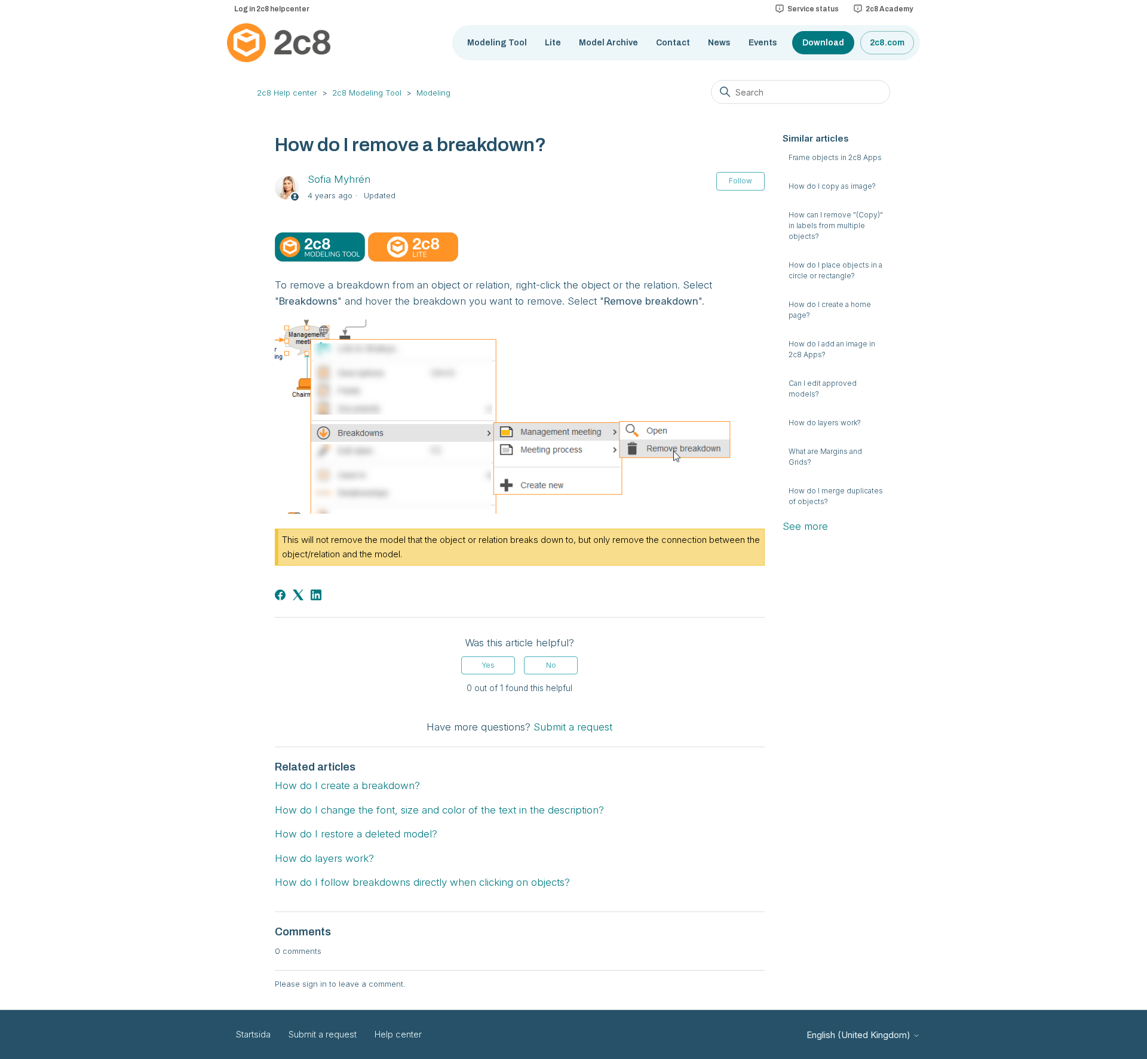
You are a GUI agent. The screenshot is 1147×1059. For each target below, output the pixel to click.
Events (763, 42)
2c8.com (887, 42)
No (551, 665)
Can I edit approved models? (823, 388)
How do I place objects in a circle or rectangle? (835, 270)
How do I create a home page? (830, 310)
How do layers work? (825, 422)
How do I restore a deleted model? (356, 834)
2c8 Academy (889, 9)
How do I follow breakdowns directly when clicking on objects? (422, 882)
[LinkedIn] (316, 595)
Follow (740, 180)
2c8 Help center (287, 92)
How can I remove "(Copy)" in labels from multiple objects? (836, 225)
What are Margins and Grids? (825, 456)
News (719, 42)
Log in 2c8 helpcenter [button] (271, 9)
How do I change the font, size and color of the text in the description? (439, 810)
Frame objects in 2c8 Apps (835, 157)
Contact (673, 42)
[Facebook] (280, 595)
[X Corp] (298, 595)
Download (823, 42)
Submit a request (572, 727)
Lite (553, 42)
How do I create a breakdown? (347, 785)
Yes (488, 665)
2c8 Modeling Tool (366, 92)
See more (805, 526)
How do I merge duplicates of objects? (836, 496)
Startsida (253, 1034)
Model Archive (608, 42)
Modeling (433, 92)
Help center (398, 1034)
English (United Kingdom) (859, 1035)
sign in (314, 984)
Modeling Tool (497, 42)
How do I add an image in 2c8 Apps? (832, 349)
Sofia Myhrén (339, 179)
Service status (813, 9)
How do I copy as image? (832, 186)
